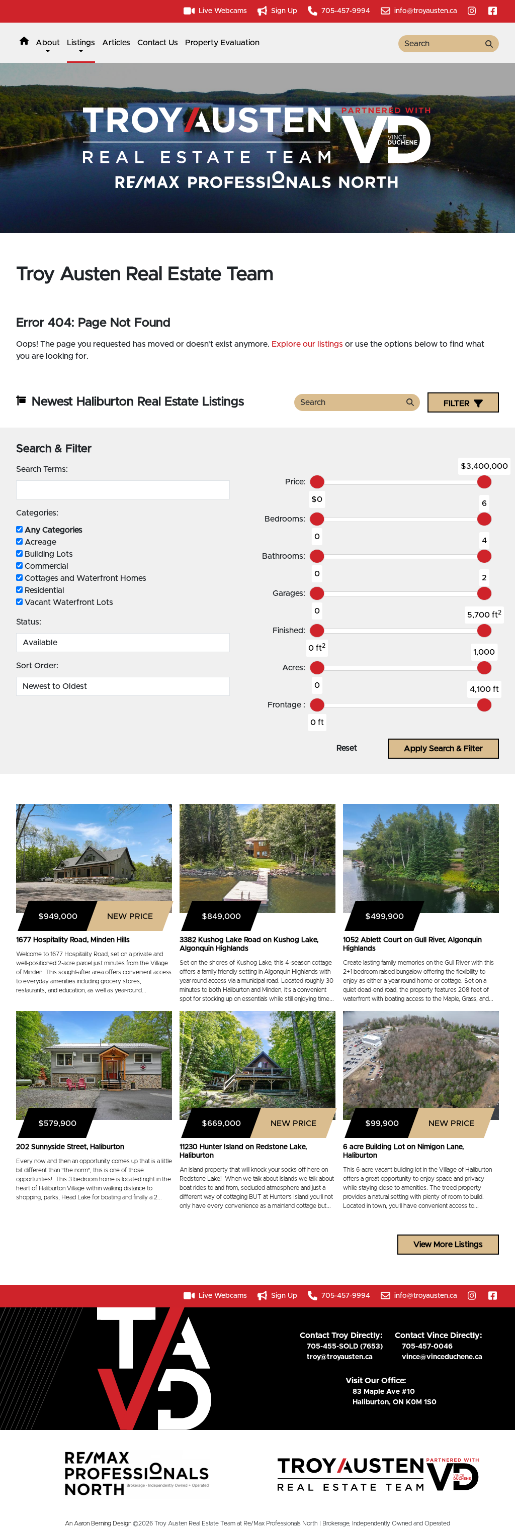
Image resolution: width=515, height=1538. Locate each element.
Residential (43, 590)
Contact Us (157, 43)
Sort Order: (37, 666)
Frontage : (286, 705)
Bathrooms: (283, 556)
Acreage (39, 542)
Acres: (293, 668)
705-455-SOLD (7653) (345, 1346)
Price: (295, 482)
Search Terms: (42, 469)
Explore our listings (307, 344)
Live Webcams (221, 11)
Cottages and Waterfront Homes (84, 578)
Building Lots (48, 554)
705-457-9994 (344, 11)
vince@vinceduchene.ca (442, 1357)
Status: (28, 622)
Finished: (289, 631)
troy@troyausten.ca (340, 1357)
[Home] (24, 43)
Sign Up (283, 11)
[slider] (317, 482)
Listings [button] (81, 43)
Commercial (45, 566)
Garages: (289, 593)
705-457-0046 (427, 1346)
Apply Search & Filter (443, 749)
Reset (346, 748)
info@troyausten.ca (424, 11)
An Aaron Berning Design (98, 1523)
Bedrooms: (285, 519)
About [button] (48, 43)
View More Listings (448, 1245)
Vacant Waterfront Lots (68, 602)
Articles (116, 43)
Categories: (37, 513)
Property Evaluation (222, 43)
